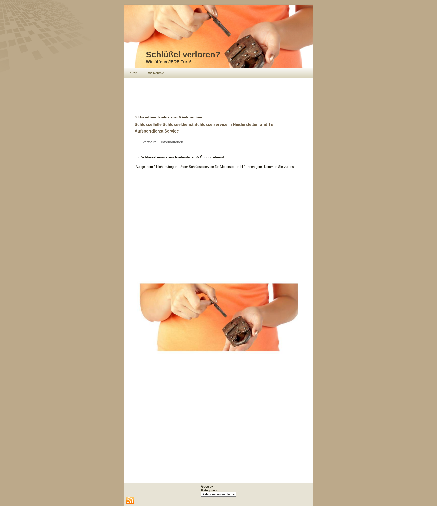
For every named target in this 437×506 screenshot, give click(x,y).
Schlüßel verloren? (183, 54)
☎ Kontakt (156, 73)
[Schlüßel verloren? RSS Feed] (130, 501)
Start (133, 73)
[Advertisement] (216, 93)
